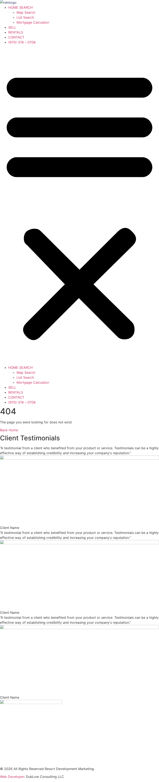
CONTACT (16, 37)
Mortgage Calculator (33, 22)
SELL (12, 27)
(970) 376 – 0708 (22, 42)
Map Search (26, 12)
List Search (25, 17)
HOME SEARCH (20, 7)
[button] (79, 205)
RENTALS (15, 32)
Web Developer (12, 777)
